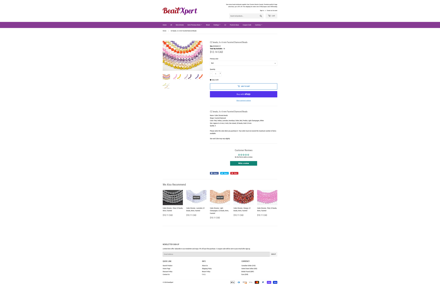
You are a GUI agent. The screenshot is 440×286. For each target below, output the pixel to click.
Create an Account (272, 10)
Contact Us (166, 274)
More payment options (243, 100)
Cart (273, 16)
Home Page (166, 268)
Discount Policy (167, 271)
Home (165, 25)
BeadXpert (170, 282)
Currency (258, 25)
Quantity (212, 69)
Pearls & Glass (234, 25)
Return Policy (206, 271)
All (171, 25)
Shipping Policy (207, 268)
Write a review (243, 163)
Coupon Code (247, 25)
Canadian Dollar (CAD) (248, 265)
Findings (216, 25)
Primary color (214, 59)
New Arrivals (180, 25)
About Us (205, 265)
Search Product (167, 265)
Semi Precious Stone (194, 25)
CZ (225, 25)
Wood (208, 25)
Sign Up (273, 254)
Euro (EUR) (244, 274)
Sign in (262, 10)
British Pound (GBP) (247, 271)
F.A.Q (203, 274)
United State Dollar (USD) (249, 268)
